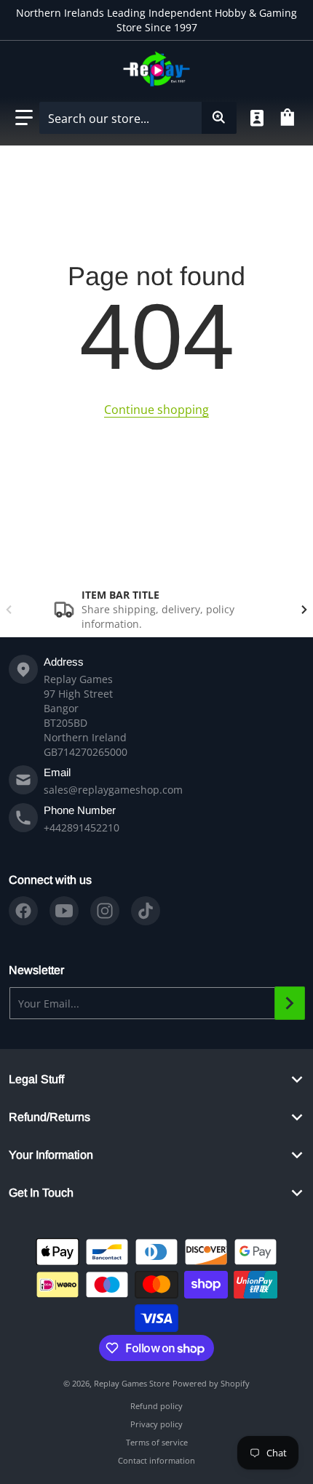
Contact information (156, 1460)
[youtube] (64, 910)
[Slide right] (304, 609)
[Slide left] (8, 609)
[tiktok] (145, 910)
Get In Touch (41, 1192)
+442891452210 (81, 827)
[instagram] (104, 910)
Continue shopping (156, 410)
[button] (24, 117)
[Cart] (289, 117)
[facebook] (23, 910)
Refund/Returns (49, 1117)
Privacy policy (156, 1424)
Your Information (51, 1155)
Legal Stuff (36, 1079)
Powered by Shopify (211, 1383)
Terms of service (157, 1442)
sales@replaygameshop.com (113, 790)
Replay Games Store (132, 1383)
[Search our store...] (219, 118)
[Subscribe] (289, 1003)
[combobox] (137, 118)
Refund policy (156, 1405)
